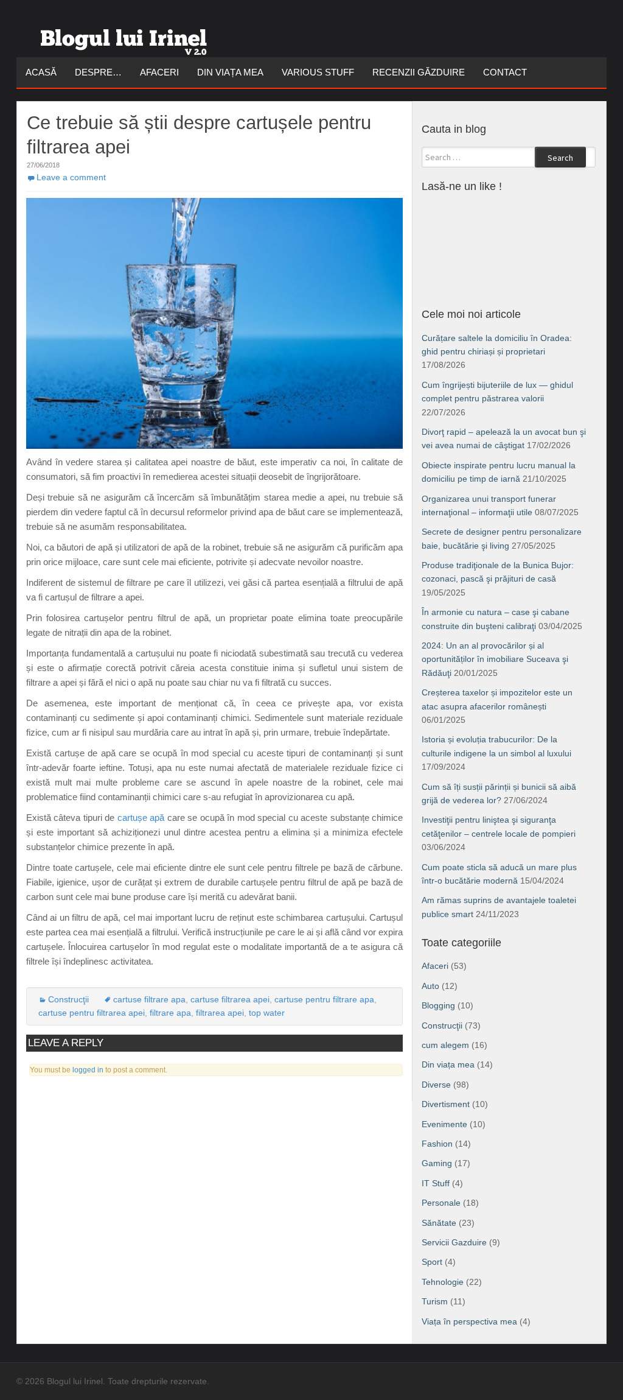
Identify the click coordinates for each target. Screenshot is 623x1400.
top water (267, 1013)
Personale (441, 1203)
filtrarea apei (220, 1013)
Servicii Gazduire (454, 1242)
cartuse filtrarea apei (230, 999)
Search (560, 157)
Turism (435, 1301)
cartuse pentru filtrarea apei (91, 1013)
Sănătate (439, 1223)
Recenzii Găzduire (418, 72)
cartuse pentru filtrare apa (324, 999)
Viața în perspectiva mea (469, 1321)
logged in (87, 1070)
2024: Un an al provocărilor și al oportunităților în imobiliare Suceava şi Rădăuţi (495, 659)
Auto (430, 986)
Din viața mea (230, 72)
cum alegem (445, 1045)
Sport (432, 1262)
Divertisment (446, 1104)
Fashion (437, 1143)
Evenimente (444, 1124)
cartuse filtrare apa (149, 999)
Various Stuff (318, 72)
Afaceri (159, 72)
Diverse (436, 1084)
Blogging (438, 1005)
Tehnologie (443, 1282)
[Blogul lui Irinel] (125, 37)
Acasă (41, 72)
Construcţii (68, 999)
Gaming (437, 1163)
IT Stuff (436, 1183)
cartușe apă (140, 817)
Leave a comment (71, 177)
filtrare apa (170, 1013)
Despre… (98, 72)
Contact (505, 72)
